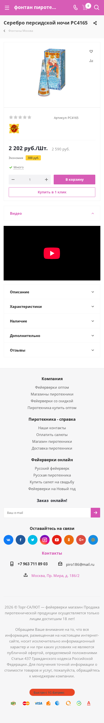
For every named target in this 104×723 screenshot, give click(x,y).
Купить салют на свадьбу (52, 481)
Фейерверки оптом (52, 387)
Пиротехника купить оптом (52, 407)
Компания (52, 378)
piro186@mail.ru (80, 564)
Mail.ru (93, 540)
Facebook (20, 540)
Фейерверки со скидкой (52, 400)
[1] (11, 117)
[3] (20, 117)
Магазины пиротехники (52, 394)
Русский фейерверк (52, 468)
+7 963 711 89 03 (33, 564)
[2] (16, 117)
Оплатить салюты (52, 434)
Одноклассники (69, 540)
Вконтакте (8, 540)
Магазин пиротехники (52, 441)
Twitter (32, 540)
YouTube (57, 540)
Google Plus (81, 540)
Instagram (45, 540)
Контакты (52, 553)
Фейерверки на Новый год (52, 488)
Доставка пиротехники (52, 448)
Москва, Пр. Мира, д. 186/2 (55, 575)
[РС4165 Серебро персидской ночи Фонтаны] (52, 72)
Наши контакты (52, 427)
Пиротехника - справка (52, 419)
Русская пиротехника (52, 475)
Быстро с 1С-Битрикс (49, 692)
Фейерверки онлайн (52, 459)
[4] (25, 117)
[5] (29, 117)
